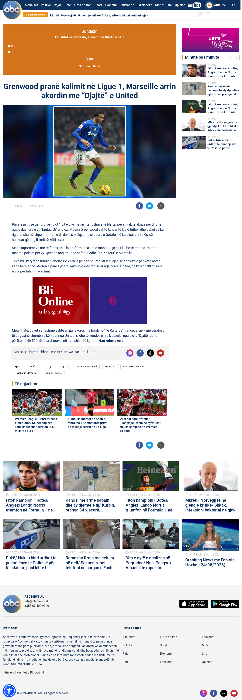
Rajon (58, 5)
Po (13, 46)
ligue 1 (64, 366)
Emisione (126, 5)
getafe (32, 366)
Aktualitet (31, 5)
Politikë (46, 5)
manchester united (87, 366)
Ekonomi (111, 5)
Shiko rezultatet (89, 66)
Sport (98, 5)
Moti (158, 5)
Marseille (110, 366)
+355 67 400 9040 (37, 606)
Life (169, 5)
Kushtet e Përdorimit (30, 672)
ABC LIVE (220, 5)
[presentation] (231, 58)
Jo (12, 52)
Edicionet (143, 5)
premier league (53, 373)
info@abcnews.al (36, 601)
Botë (68, 5)
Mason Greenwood (133, 366)
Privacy (9, 672)
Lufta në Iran (83, 5)
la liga (48, 366)
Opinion (180, 5)
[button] (9, 690)
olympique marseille (25, 373)
